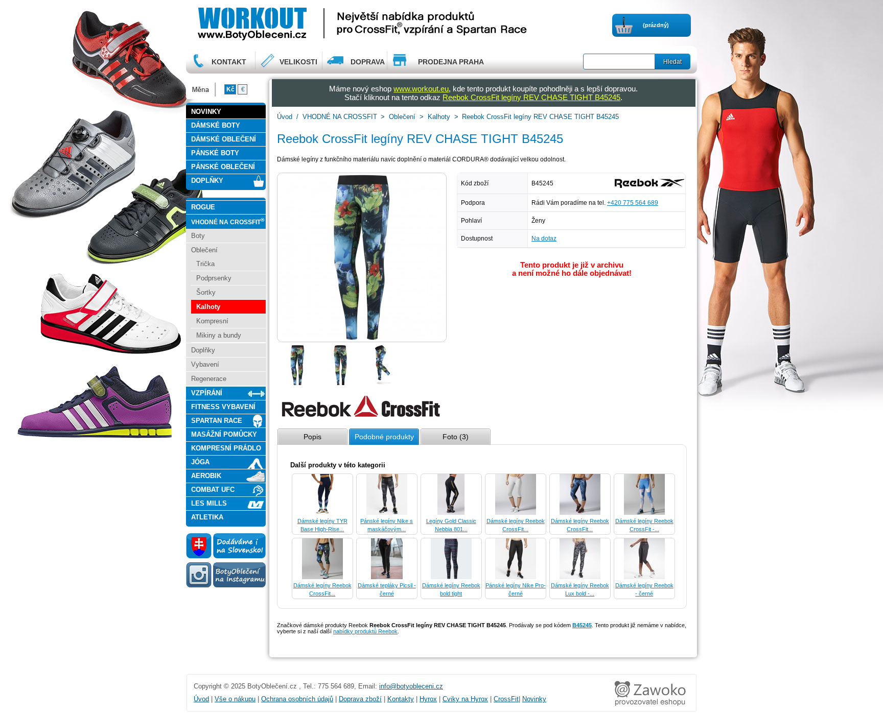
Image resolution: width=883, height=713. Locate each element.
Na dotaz (543, 238)
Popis (312, 437)
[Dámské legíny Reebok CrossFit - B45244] (644, 513)
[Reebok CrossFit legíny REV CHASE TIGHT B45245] (297, 384)
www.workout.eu (421, 88)
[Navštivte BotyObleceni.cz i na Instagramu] (226, 587)
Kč (230, 89)
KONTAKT (229, 62)
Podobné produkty (384, 437)
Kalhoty (439, 117)
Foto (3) (456, 437)
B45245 (582, 625)
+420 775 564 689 (632, 202)
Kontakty (400, 699)
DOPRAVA (368, 62)
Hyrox (428, 699)
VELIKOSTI (298, 62)
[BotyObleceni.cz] (284, 22)
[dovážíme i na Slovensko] (226, 556)
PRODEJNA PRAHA (451, 62)
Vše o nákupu (235, 699)
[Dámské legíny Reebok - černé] (644, 577)
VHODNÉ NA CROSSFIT (340, 117)
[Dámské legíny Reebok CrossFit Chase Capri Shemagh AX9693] (580, 513)
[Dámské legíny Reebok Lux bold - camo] (580, 577)
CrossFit (506, 699)
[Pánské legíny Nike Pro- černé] (515, 577)
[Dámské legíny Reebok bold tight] (451, 577)
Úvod (284, 117)
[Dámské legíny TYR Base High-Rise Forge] (322, 513)
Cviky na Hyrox (465, 699)
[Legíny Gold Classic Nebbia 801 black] (451, 513)
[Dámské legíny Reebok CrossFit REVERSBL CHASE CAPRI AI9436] (515, 513)
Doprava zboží (360, 699)
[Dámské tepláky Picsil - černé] (386, 577)
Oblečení (402, 117)
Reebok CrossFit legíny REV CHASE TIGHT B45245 (531, 97)
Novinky (534, 699)
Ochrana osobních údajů (297, 699)
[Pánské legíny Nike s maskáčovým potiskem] (386, 513)
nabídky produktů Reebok (365, 631)
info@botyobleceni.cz (411, 686)
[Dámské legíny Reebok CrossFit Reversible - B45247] (322, 577)
